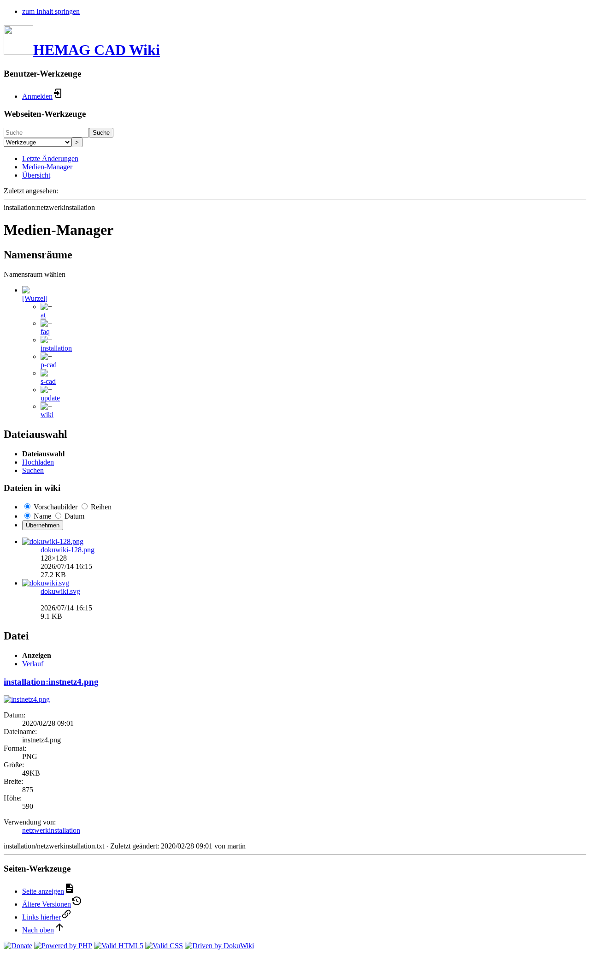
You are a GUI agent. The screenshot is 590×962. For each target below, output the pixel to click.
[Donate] (18, 946)
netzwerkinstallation (51, 830)
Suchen (33, 470)
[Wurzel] (34, 298)
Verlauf (32, 664)
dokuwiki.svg (60, 591)
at (43, 315)
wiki (47, 414)
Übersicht (36, 175)
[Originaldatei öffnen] (27, 699)
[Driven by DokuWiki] (219, 946)
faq (45, 331)
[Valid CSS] (164, 946)
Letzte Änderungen (50, 158)
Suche (101, 132)
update (50, 398)
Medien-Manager (47, 167)
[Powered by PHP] (63, 946)
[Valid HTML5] (118, 946)
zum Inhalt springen (51, 11)
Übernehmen (42, 525)
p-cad (49, 365)
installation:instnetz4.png (51, 682)
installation (56, 348)
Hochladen (38, 462)
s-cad (48, 381)
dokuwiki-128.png (67, 550)
